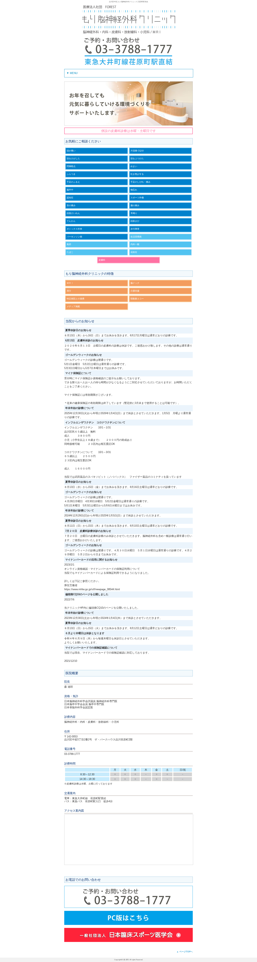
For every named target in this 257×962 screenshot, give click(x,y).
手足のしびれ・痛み (140, 182)
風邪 (69, 244)
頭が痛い (71, 150)
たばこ (70, 252)
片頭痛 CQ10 (137, 150)
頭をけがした (73, 158)
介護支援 (135, 291)
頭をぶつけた (137, 158)
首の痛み (71, 205)
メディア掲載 (73, 306)
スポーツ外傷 (137, 197)
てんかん (71, 221)
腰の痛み (135, 205)
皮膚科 (102, 260)
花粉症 (134, 252)
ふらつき (71, 174)
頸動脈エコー (137, 298)
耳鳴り (134, 213)
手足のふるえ (73, 182)
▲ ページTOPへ (184, 951)
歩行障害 (135, 229)
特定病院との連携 (75, 298)
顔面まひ (135, 221)
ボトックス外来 (74, 229)
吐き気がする (137, 174)
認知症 (70, 197)
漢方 (69, 291)
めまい (134, 166)
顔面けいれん (73, 213)
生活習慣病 (136, 236)
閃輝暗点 (71, 166)
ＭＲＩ (70, 283)
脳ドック (135, 283)
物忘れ (134, 190)
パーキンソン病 (74, 236)
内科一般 (135, 244)
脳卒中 (70, 190)
